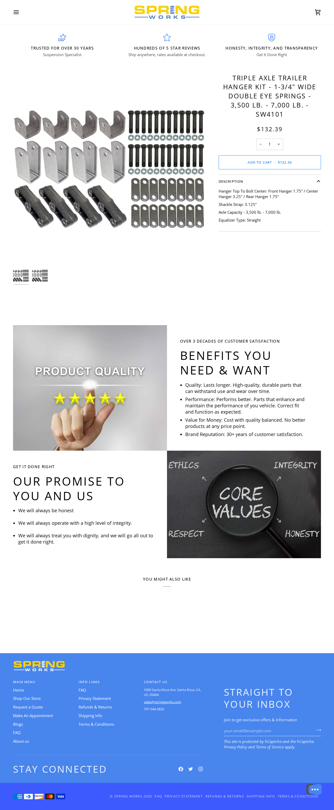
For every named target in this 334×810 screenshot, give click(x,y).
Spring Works (128, 796)
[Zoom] (22, 255)
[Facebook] (180, 769)
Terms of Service (270, 747)
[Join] (316, 730)
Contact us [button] (155, 682)
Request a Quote (28, 707)
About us (21, 741)
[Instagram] (200, 769)
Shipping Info (90, 715)
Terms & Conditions (96, 724)
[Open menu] (21, 12)
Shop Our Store (27, 698)
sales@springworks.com (162, 702)
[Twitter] (190, 769)
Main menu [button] (24, 682)
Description (231, 181)
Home (18, 690)
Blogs (18, 724)
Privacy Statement (95, 698)
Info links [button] (89, 682)
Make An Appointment (33, 715)
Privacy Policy (235, 747)
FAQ (17, 732)
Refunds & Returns (95, 707)
